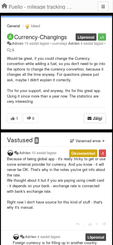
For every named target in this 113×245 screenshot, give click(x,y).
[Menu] (103, 6)
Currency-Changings (40, 37)
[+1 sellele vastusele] (90, 224)
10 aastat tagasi (44, 152)
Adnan (17, 43)
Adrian (74, 43)
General (13, 25)
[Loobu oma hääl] (97, 224)
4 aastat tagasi (48, 236)
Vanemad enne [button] (88, 140)
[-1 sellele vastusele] (104, 224)
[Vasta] (78, 224)
